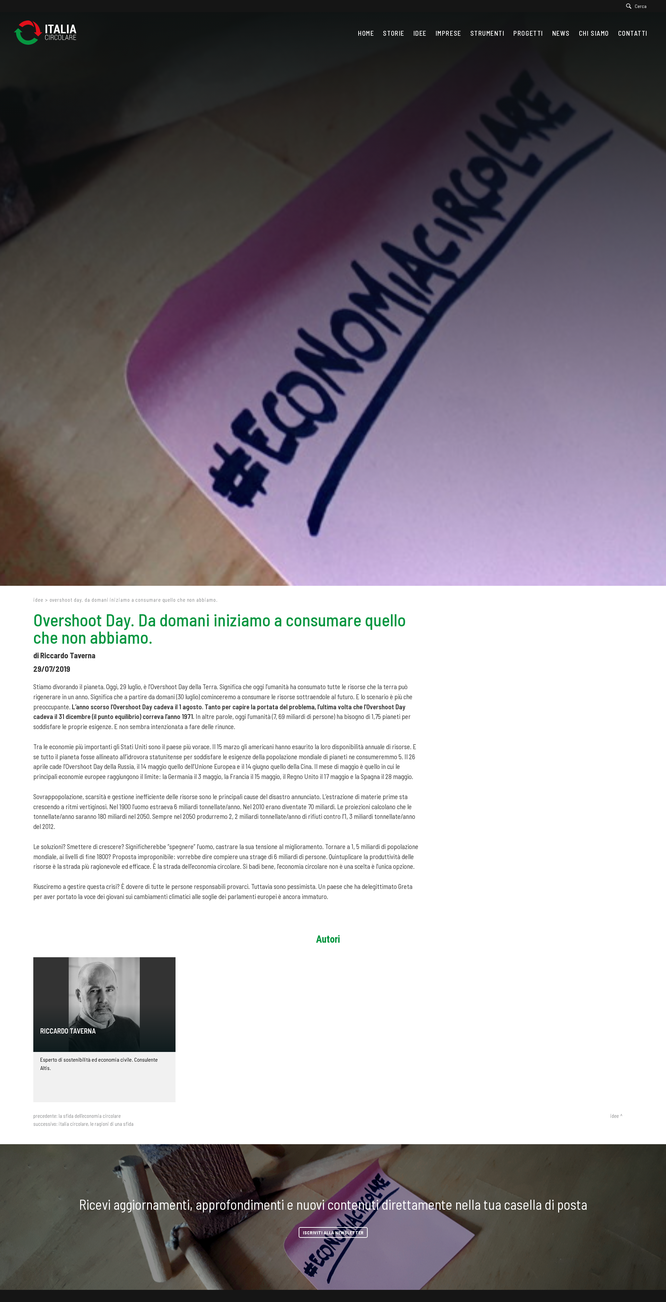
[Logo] (48, 33)
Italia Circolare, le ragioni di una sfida (96, 1124)
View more (104, 1004)
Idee (38, 600)
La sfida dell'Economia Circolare (90, 1116)
